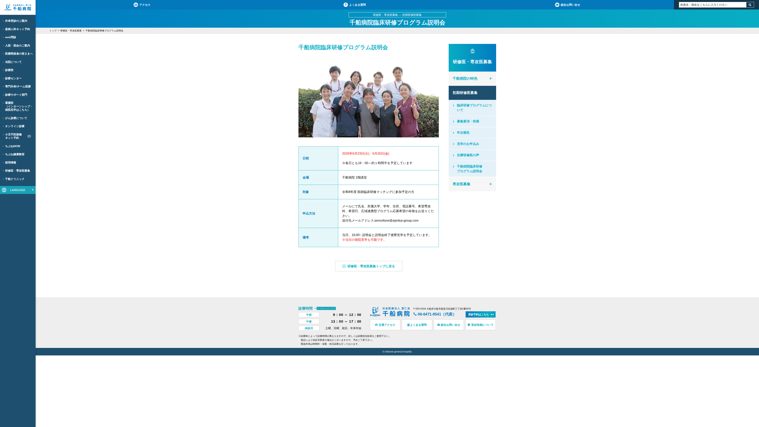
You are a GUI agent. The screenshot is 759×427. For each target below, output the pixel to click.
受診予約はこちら (478, 314)
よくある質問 (357, 4)
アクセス (144, 4)
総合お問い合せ (570, 4)
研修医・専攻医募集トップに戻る (371, 266)
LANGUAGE (17, 190)
